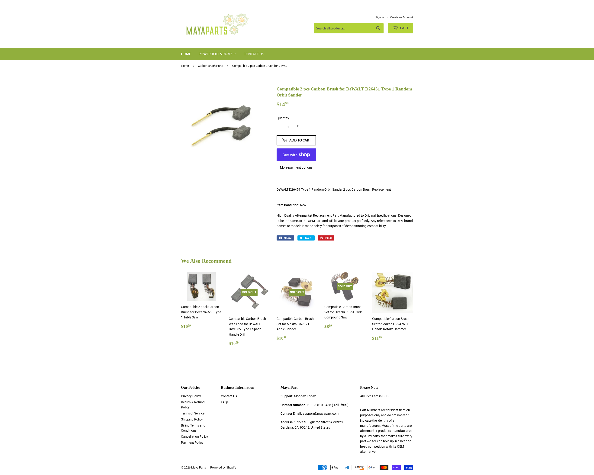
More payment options (296, 167)
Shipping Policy (192, 419)
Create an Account (401, 17)
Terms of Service (192, 413)
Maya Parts (198, 467)
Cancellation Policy (194, 436)
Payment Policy (192, 442)
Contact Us (254, 54)
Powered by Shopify (223, 467)
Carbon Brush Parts (210, 65)
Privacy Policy (191, 396)
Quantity (283, 118)
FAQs (225, 402)
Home (186, 54)
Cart (403, 28)
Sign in (379, 17)
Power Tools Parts (216, 54)
